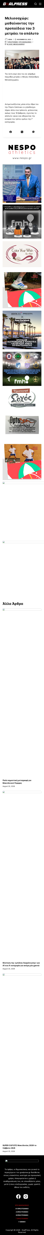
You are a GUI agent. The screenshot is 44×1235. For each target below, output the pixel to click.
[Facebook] (10, 132)
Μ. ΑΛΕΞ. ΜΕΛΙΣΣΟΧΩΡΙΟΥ (16, 44)
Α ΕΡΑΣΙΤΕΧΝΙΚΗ (22, 1212)
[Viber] (33, 132)
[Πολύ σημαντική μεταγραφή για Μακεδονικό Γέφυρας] (22, 692)
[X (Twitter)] (22, 132)
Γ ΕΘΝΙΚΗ (22, 1222)
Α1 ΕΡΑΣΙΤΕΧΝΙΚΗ (22, 1209)
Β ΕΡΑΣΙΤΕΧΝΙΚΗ (22, 1215)
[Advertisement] (22, 93)
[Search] (35, 4)
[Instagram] (25, 1196)
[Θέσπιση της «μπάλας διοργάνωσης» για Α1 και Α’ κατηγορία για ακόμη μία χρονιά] (22, 875)
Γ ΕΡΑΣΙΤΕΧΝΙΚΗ (12, 42)
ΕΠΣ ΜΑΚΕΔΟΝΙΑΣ (25, 42)
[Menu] (40, 4)
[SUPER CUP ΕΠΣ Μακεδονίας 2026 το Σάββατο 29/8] (22, 1057)
